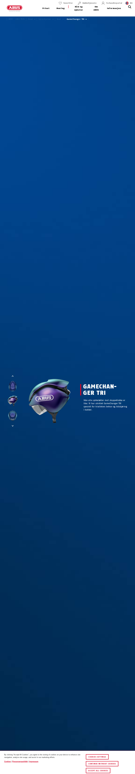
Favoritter (68, 3)
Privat (45, 8)
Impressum (33, 762)
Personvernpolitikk (20, 762)
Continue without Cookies (102, 764)
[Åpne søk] (130, 8)
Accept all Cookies (98, 771)
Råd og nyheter (78, 8)
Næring (61, 8)
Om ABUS (96, 8)
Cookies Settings (97, 757)
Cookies (7, 762)
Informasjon (114, 8)
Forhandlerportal (114, 3)
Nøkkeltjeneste (90, 3)
